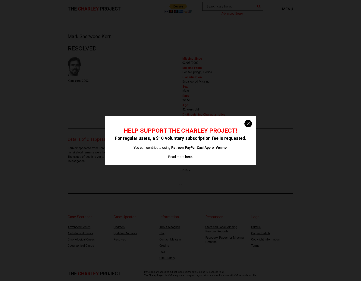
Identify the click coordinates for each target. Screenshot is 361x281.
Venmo (221, 148)
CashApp (204, 148)
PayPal (190, 148)
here (188, 157)
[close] (248, 123)
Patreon (177, 148)
